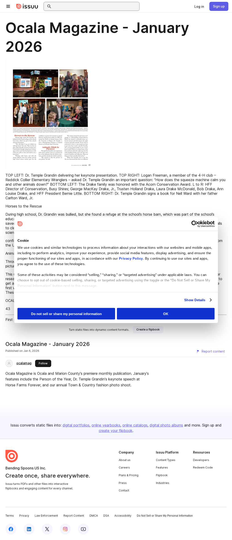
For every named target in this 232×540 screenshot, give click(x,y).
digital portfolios (76, 425)
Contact (124, 490)
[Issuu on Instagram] (65, 529)
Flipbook (162, 475)
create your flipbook (116, 430)
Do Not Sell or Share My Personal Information (165, 515)
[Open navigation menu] (8, 6)
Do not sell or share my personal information (66, 314)
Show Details (194, 300)
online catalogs (134, 425)
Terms (9, 515)
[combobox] (96, 6)
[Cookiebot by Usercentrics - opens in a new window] (195, 223)
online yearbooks (106, 425)
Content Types (165, 460)
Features (162, 467)
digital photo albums (166, 425)
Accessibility (122, 515)
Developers (201, 460)
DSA (106, 515)
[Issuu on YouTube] (83, 529)
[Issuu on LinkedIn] (29, 529)
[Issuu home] (27, 6)
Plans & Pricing (128, 475)
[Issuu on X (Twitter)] (47, 529)
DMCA (93, 515)
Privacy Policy (131, 258)
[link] (199, 6)
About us (124, 460)
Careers (124, 467)
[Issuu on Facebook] (10, 529)
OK (165, 314)
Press (123, 483)
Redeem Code (203, 467)
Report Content (73, 515)
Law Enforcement (46, 515)
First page (13, 319)
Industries (162, 483)
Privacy (24, 515)
